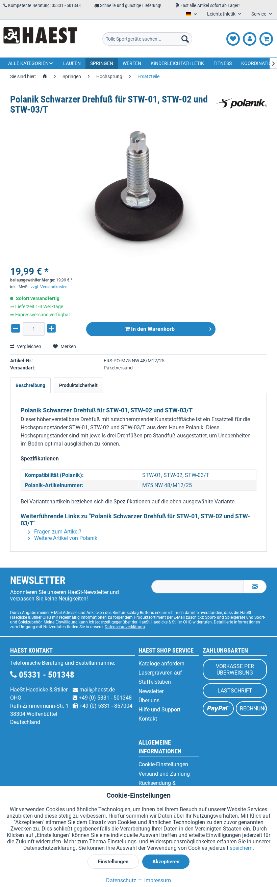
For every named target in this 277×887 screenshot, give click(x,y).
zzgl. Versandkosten (49, 287)
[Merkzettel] (233, 39)
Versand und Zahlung (164, 774)
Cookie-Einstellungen (163, 764)
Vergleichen (28, 346)
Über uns (148, 700)
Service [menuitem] (259, 14)
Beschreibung (30, 385)
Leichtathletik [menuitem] (221, 14)
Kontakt (147, 718)
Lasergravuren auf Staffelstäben (160, 677)
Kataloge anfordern (161, 663)
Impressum (157, 880)
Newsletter (150, 691)
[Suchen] (185, 39)
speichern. (242, 848)
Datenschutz (121, 880)
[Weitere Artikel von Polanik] (241, 106)
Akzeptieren (165, 862)
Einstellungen (113, 862)
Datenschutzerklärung (125, 626)
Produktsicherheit (78, 385)
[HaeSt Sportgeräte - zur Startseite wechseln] (40, 39)
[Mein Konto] (249, 39)
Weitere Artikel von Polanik (65, 538)
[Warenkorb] (266, 39)
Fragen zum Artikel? (57, 531)
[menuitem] (147, 39)
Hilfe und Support (159, 709)
